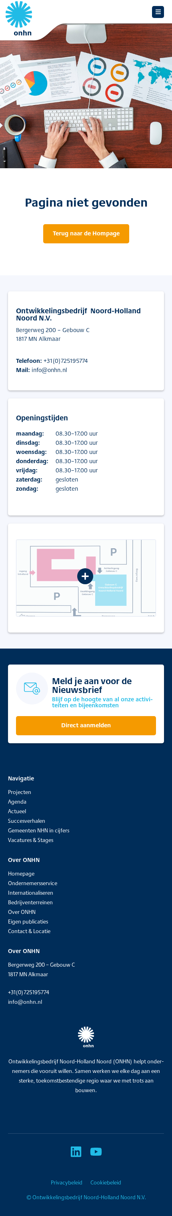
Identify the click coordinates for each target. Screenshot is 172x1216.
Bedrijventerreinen (30, 902)
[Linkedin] (76, 1152)
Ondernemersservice (32, 883)
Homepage (21, 874)
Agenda (17, 802)
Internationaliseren (30, 893)
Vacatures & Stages (30, 840)
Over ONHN (22, 912)
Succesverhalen (26, 821)
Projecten (19, 792)
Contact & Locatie (29, 931)
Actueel (17, 811)
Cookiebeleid (105, 1182)
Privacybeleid (66, 1182)
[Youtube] (96, 1152)
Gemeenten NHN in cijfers (38, 830)
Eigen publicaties (28, 921)
